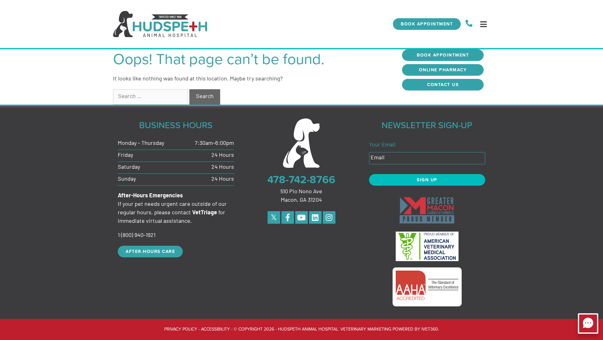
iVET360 (429, 329)
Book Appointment (427, 24)
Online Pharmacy (443, 70)
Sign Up (427, 180)
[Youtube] (301, 217)
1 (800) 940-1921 (136, 236)
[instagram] (329, 217)
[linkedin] (315, 217)
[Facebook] (287, 217)
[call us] (468, 24)
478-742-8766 (301, 179)
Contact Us (443, 84)
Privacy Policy (180, 329)
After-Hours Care (150, 251)
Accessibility (215, 329)
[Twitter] (274, 217)
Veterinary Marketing (365, 329)
